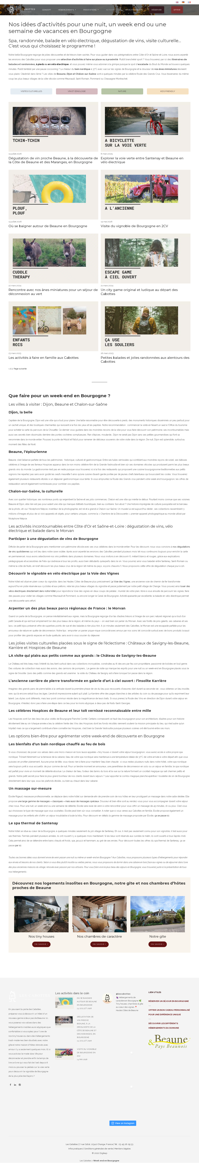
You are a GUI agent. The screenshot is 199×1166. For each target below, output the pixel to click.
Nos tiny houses (41, 936)
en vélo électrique (58, 64)
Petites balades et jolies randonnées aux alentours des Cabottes (145, 359)
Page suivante (20, 369)
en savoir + (99, 944)
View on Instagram (124, 1123)
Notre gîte (157, 936)
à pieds (40, 64)
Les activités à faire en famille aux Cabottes (44, 358)
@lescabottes (123, 994)
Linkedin (15, 1085)
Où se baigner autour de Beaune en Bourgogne (48, 226)
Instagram (20, 1085)
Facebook (10, 1085)
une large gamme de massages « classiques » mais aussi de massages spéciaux (58, 801)
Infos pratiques (75, 1148)
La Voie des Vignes (120, 581)
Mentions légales (122, 1148)
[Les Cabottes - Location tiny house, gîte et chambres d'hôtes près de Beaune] (22, 9)
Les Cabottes (85, 1160)
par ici (18, 845)
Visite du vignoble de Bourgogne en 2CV (134, 226)
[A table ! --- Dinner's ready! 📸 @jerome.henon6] (118, 1032)
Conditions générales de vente (98, 1148)
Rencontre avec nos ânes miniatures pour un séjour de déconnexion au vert (53, 292)
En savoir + (41, 944)
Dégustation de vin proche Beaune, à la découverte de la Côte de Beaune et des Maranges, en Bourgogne (53, 160)
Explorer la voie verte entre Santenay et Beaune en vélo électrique (142, 160)
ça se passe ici (162, 815)
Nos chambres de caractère (99, 936)
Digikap (103, 1153)
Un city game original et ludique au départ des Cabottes (139, 292)
